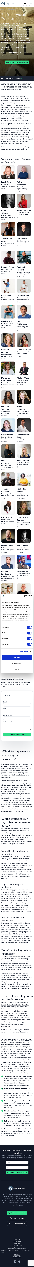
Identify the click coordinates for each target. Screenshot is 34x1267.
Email (5, 702)
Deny (17, 669)
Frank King (6, 182)
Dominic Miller (7, 321)
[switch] (29, 633)
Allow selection (17, 663)
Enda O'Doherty (14, 934)
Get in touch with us (17, 1213)
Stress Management (14, 1004)
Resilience (25, 1004)
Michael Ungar (23, 378)
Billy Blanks (6, 295)
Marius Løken (7, 546)
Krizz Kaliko (6, 517)
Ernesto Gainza (23, 435)
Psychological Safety (8, 1007)
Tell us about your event (11, 722)
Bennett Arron (7, 267)
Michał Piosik (22, 571)
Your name (7, 695)
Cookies (17, 1254)
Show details (24, 651)
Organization (7, 715)
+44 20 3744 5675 (18, 1223)
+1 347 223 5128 (18, 1218)
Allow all (17, 657)
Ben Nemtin (22, 239)
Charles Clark (23, 295)
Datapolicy (17, 1257)
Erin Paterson (7, 435)
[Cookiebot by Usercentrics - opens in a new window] (24, 596)
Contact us (5, 1129)
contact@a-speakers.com (17, 1248)
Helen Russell (23, 460)
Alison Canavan (24, 210)
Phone (5, 708)
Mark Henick (22, 546)
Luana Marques (24, 350)
